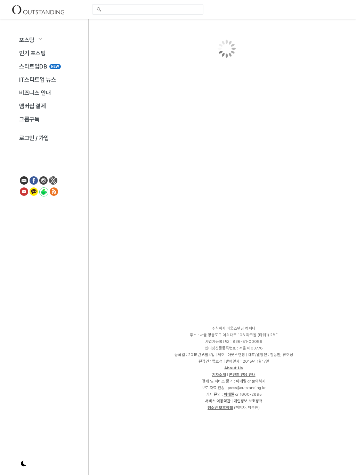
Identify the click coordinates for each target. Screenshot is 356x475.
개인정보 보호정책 (248, 400)
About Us (233, 367)
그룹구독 (29, 119)
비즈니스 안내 (35, 92)
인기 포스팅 (32, 53)
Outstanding (38, 9)
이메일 (241, 381)
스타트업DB (39, 66)
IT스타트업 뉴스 (37, 79)
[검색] (149, 9)
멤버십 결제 (32, 106)
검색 (99, 10)
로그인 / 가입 (34, 138)
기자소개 (219, 374)
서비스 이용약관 (217, 400)
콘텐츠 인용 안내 (242, 374)
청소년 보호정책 (220, 407)
